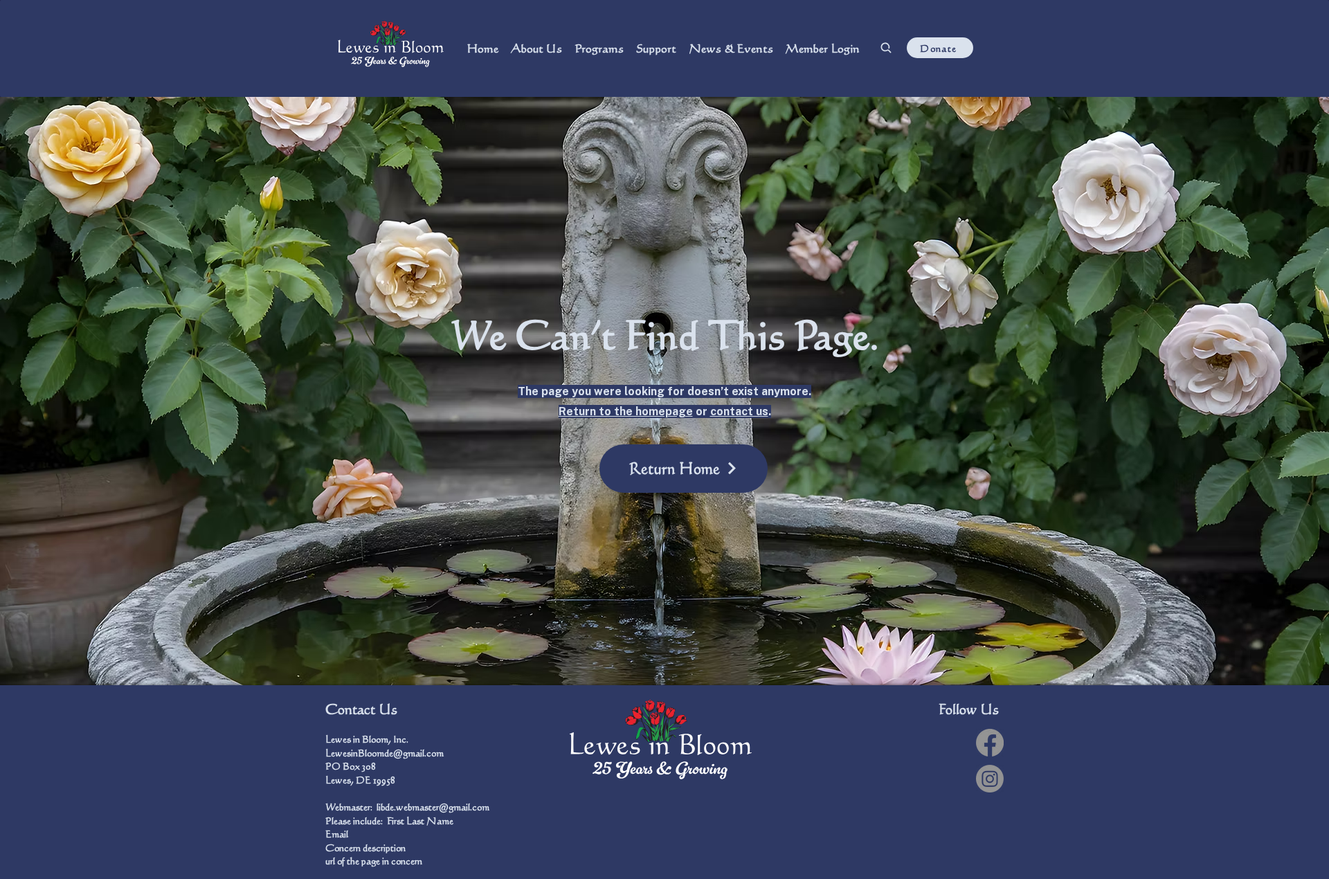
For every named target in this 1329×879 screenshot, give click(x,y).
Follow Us (969, 709)
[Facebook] (990, 742)
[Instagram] (990, 778)
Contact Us (361, 709)
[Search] (886, 47)
